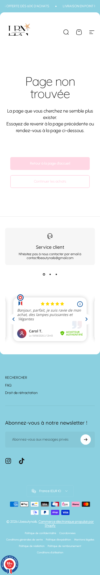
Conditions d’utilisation (50, 552)
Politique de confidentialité (40, 533)
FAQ (8, 385)
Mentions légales (84, 539)
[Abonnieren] (86, 439)
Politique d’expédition (58, 539)
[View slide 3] (56, 274)
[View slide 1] (44, 274)
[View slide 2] (50, 274)
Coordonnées (67, 533)
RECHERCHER (16, 377)
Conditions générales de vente (24, 539)
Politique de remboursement (64, 546)
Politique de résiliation (32, 546)
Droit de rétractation (21, 393)
